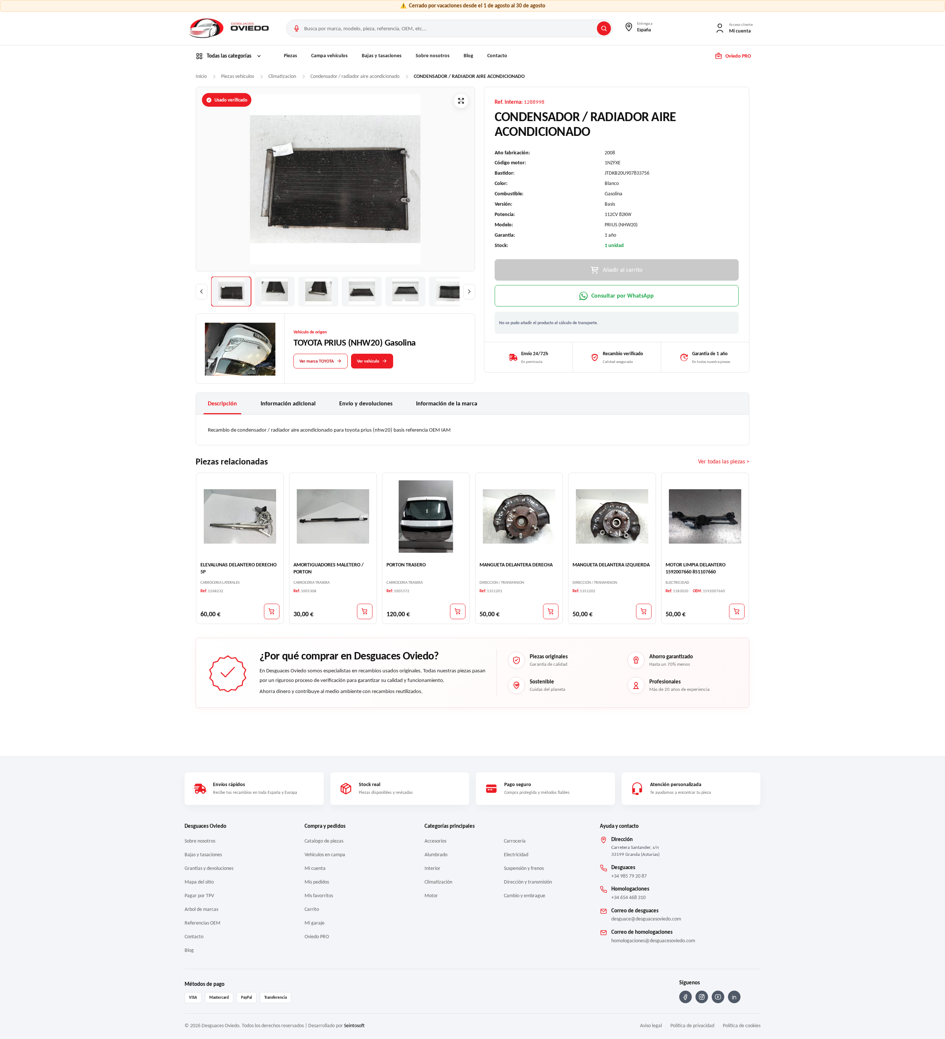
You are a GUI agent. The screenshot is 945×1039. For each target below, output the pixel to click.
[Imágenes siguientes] (469, 291)
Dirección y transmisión (528, 882)
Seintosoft (354, 1025)
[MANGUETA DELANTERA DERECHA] (519, 516)
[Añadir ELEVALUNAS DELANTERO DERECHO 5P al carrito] (271, 611)
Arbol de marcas (201, 909)
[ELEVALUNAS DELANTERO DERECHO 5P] (240, 516)
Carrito (312, 909)
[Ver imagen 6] (449, 291)
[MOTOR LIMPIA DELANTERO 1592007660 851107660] (705, 516)
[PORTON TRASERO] (426, 516)
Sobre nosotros (433, 55)
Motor (431, 895)
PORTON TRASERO (406, 565)
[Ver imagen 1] (231, 291)
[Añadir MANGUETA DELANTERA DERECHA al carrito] (551, 611)
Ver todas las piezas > (723, 461)
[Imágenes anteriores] (201, 291)
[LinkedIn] (734, 997)
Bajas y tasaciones (382, 55)
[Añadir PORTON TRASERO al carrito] (457, 611)
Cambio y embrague (524, 895)
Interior (432, 868)
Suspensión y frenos (524, 868)
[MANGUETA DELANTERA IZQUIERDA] (612, 516)
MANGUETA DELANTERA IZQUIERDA (611, 565)
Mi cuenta (315, 868)
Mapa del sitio (199, 882)
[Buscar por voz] (296, 28)
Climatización (438, 882)
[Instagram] (701, 997)
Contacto (497, 55)
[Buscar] (604, 28)
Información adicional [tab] (288, 403)
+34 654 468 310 (628, 897)
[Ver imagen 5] (405, 291)
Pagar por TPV (199, 895)
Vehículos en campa (325, 854)
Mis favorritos (319, 895)
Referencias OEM (202, 923)
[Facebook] (685, 997)
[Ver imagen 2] (275, 291)
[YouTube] (718, 997)
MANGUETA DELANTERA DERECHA (516, 565)
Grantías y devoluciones (209, 868)
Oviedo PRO (317, 936)
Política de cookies (741, 1025)
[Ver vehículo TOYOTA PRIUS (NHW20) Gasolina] (240, 349)
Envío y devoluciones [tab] (365, 403)
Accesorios (435, 841)
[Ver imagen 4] (362, 291)
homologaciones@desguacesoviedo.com (653, 940)
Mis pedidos (317, 882)
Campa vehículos (329, 55)
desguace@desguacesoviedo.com (646, 919)
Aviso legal (651, 1025)
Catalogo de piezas (324, 841)
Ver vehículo (368, 360)
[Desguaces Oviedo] (230, 28)
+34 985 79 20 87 (629, 876)
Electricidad (516, 854)
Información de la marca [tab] (446, 403)
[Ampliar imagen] (461, 101)
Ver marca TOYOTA (316, 360)
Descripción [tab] (222, 403)
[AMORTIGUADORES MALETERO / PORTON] (333, 516)
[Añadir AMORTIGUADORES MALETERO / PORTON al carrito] (364, 611)
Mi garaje (314, 923)
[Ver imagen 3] (318, 291)
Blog (468, 55)
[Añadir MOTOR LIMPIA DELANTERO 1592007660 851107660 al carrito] (737, 611)
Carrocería (515, 841)
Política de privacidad (692, 1025)
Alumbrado (436, 854)
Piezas (290, 55)
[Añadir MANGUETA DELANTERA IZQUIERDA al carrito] (644, 611)
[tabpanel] (472, 430)
